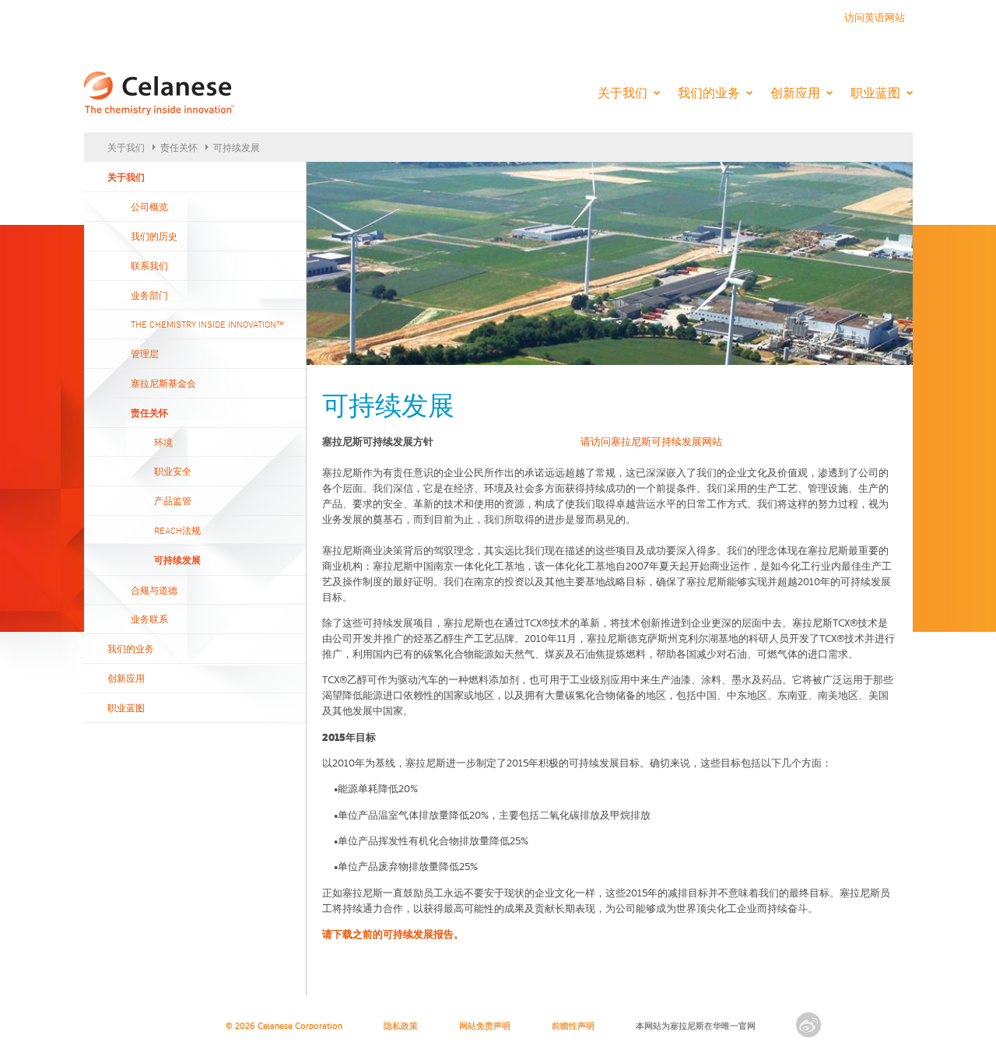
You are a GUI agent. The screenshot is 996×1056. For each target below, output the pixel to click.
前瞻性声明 (573, 1027)
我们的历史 (154, 235)
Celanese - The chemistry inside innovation (159, 94)
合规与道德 (154, 589)
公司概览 (149, 206)
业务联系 (149, 618)
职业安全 (172, 470)
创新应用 (795, 93)
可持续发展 (236, 147)
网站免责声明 (484, 1027)
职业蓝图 (875, 93)
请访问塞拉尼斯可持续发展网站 (651, 442)
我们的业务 (709, 93)
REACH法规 (177, 529)
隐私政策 (401, 1027)
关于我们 (622, 93)
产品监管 (172, 500)
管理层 (145, 353)
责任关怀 (179, 147)
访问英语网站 (874, 18)
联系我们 (149, 265)
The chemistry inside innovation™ (207, 323)
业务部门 (149, 294)
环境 (163, 442)
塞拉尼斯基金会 (163, 382)
